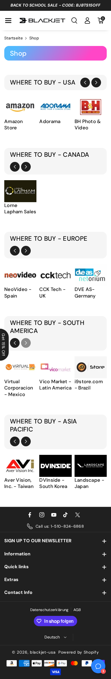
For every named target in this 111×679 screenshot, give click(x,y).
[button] (8, 20)
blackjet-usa (43, 652)
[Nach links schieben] (85, 82)
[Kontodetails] (87, 20)
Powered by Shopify (78, 652)
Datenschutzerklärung (49, 609)
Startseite (13, 38)
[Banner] (20, 106)
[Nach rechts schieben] (96, 82)
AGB (77, 609)
